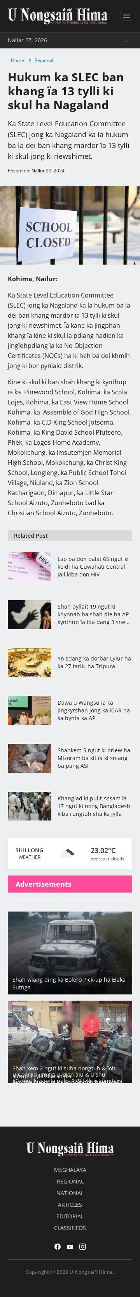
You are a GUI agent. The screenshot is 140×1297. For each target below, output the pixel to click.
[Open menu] (126, 16)
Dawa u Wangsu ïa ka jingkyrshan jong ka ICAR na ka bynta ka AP (94, 710)
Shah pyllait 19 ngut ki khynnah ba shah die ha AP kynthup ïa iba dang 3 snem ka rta (94, 614)
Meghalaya (70, 1169)
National (70, 1193)
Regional (44, 60)
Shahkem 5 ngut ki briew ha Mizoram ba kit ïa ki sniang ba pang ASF (94, 758)
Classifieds (70, 1228)
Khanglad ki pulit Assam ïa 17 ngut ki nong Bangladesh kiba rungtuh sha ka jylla (94, 806)
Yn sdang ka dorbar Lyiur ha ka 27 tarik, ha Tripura (94, 662)
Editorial (70, 1216)
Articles (70, 1204)
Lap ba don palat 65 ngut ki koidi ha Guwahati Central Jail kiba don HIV (93, 566)
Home (17, 60)
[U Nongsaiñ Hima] (57, 16)
